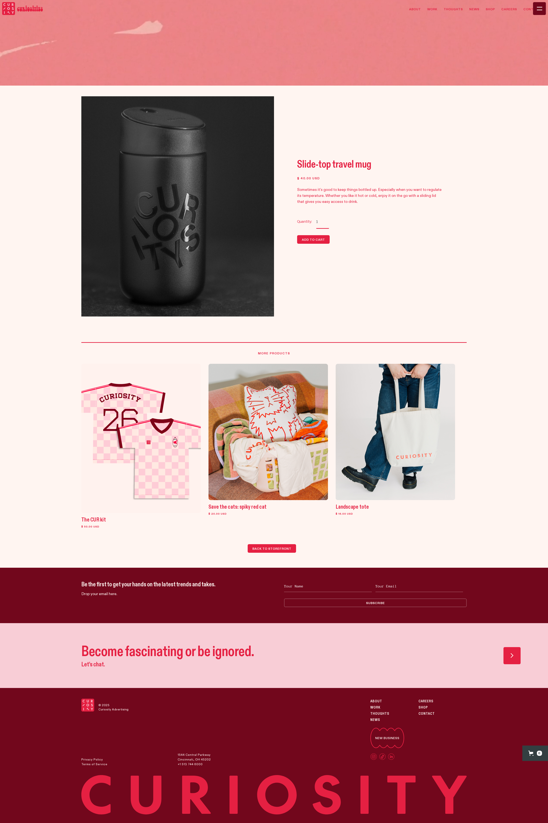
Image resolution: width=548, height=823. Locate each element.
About (376, 701)
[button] (535, 753)
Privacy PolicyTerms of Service (94, 762)
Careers (425, 701)
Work (375, 707)
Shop (423, 707)
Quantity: (304, 222)
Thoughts (379, 714)
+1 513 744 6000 (190, 764)
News (375, 720)
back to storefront (271, 549)
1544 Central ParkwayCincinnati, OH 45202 (194, 757)
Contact (426, 714)
